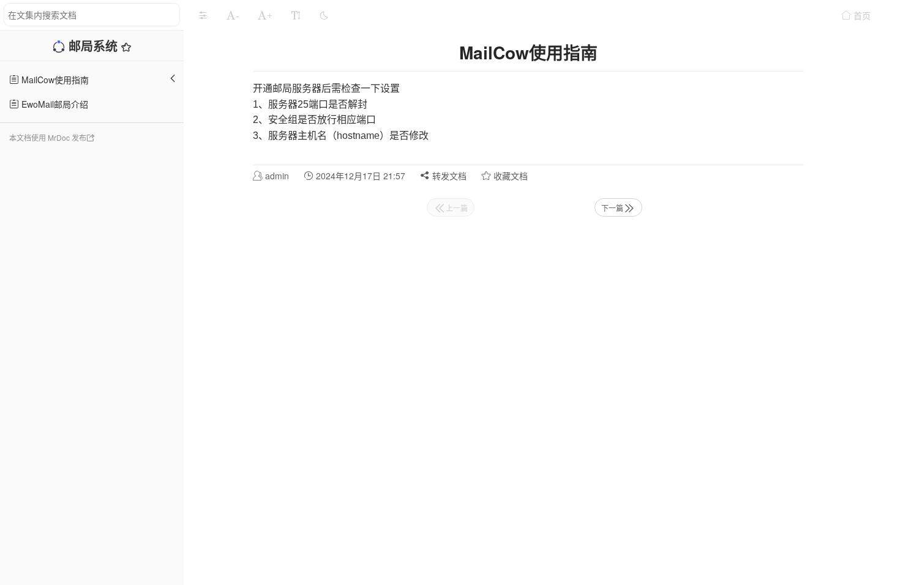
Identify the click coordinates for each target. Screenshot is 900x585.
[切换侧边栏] (203, 15)
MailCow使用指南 (54, 79)
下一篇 (612, 208)
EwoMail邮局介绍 (53, 104)
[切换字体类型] (296, 15)
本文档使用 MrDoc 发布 (47, 137)
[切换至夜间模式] (324, 15)
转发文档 (448, 176)
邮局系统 (95, 45)
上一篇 (457, 208)
